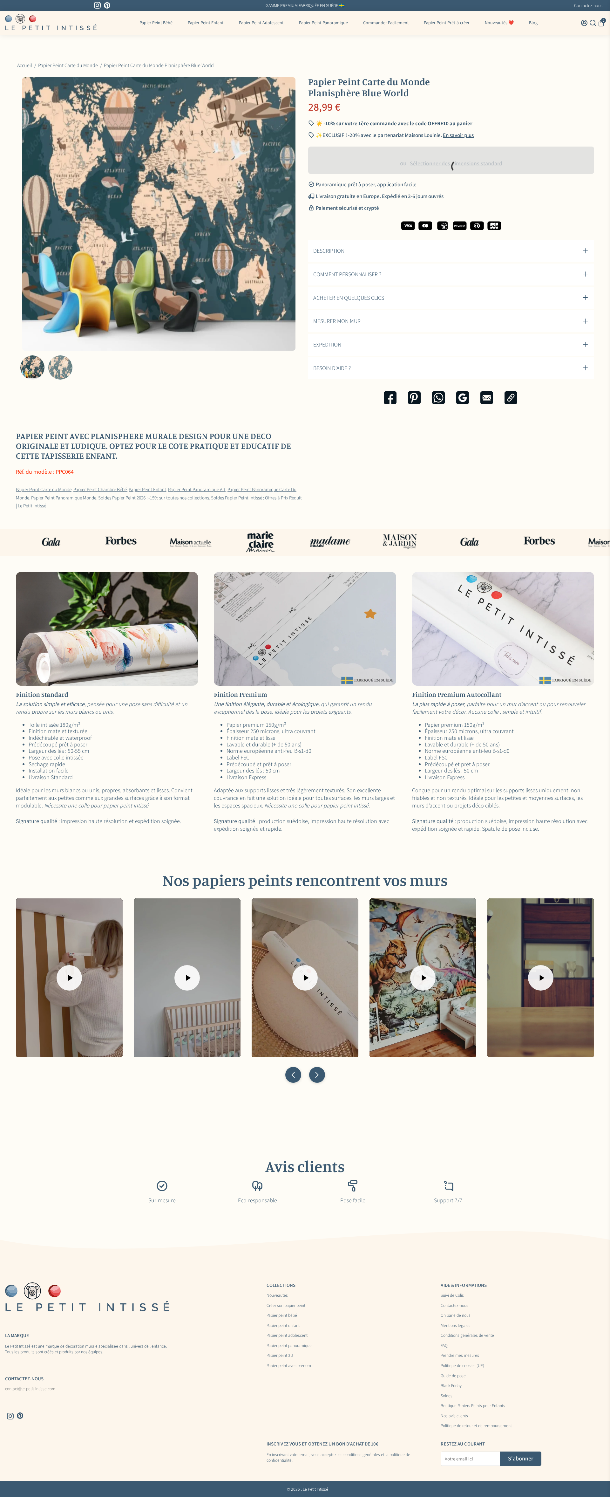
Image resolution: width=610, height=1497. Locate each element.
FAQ (444, 1345)
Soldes (446, 1395)
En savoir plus (458, 135)
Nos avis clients (454, 1415)
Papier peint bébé (282, 1315)
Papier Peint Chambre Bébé (100, 489)
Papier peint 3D (280, 1355)
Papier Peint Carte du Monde (43, 489)
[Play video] (69, 978)
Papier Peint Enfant (206, 22)
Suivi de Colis (452, 1295)
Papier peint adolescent (287, 1335)
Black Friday (451, 1385)
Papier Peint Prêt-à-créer (447, 22)
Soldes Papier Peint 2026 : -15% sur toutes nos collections (153, 497)
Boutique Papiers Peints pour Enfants (473, 1405)
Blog (533, 22)
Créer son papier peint (286, 1305)
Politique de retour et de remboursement (476, 1425)
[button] (293, 1075)
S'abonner (520, 1458)
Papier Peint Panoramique (323, 22)
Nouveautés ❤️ (499, 22)
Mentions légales (456, 1325)
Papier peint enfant (283, 1325)
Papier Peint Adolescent (261, 22)
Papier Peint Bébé (156, 22)
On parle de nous (456, 1315)
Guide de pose (453, 1375)
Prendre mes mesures (460, 1355)
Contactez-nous (588, 5)
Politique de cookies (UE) (462, 1365)
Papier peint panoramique (289, 1345)
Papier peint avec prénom (289, 1365)
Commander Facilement (386, 22)
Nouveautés (277, 1295)
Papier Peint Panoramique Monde (63, 497)
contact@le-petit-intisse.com (30, 1388)
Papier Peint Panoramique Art (197, 489)
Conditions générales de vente (467, 1335)
